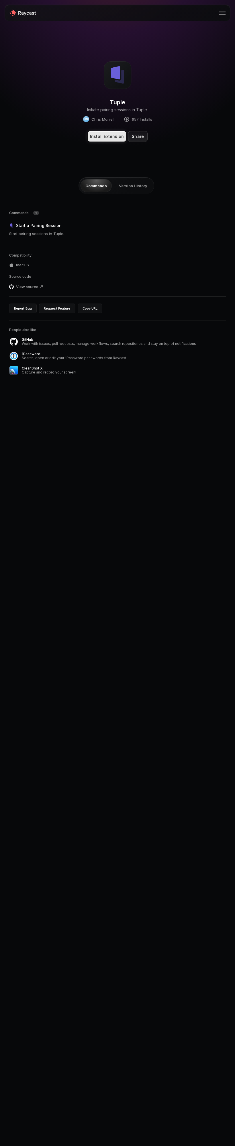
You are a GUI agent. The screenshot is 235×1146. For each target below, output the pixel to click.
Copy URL (90, 308)
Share (138, 136)
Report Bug (23, 308)
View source (27, 286)
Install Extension (107, 136)
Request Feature (57, 308)
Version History (133, 185)
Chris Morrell (98, 119)
